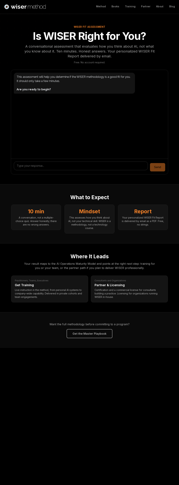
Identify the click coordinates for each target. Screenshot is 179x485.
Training (130, 6)
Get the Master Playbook (89, 333)
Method (101, 6)
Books (115, 6)
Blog (172, 6)
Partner (145, 6)
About (160, 6)
